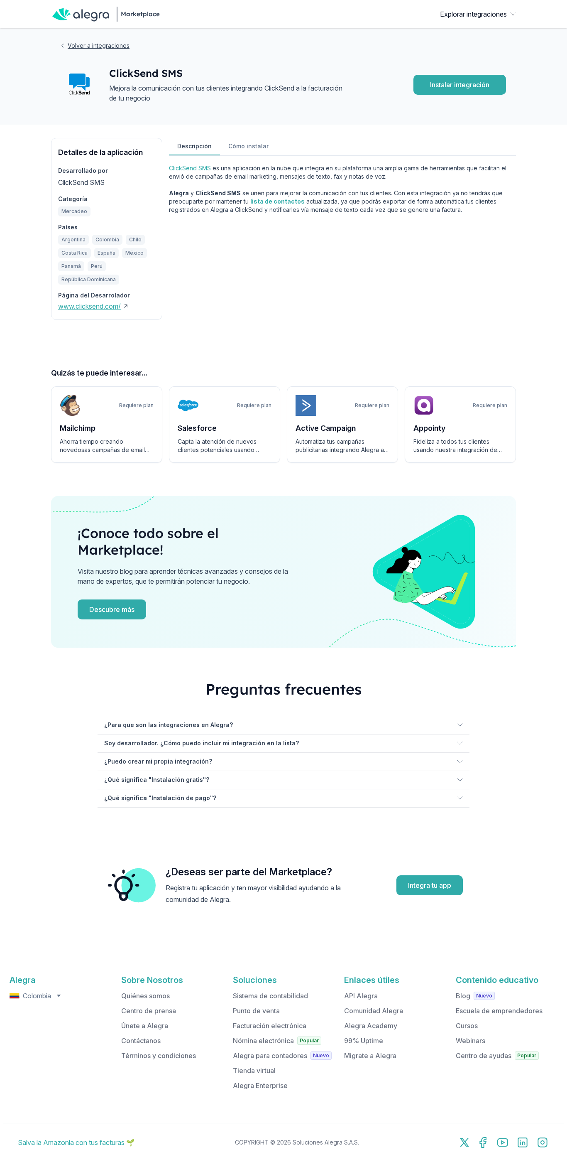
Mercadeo (74, 211)
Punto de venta (256, 1011)
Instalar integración (459, 85)
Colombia (107, 239)
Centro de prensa (148, 1011)
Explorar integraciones (473, 14)
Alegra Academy (370, 1026)
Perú (97, 266)
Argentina (73, 239)
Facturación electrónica (269, 1026)
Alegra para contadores (270, 1055)
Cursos (467, 1026)
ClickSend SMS (190, 168)
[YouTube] (502, 1142)
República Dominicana (88, 279)
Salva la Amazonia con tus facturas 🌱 (76, 1142)
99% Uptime (363, 1041)
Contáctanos (141, 1041)
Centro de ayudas (483, 1055)
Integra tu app (429, 885)
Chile (135, 239)
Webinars (470, 1041)
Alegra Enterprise (260, 1085)
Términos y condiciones (158, 1055)
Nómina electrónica (263, 1041)
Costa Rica (74, 253)
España (106, 253)
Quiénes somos (145, 996)
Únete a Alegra (144, 1026)
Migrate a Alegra (370, 1055)
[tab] (194, 146)
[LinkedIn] (522, 1142)
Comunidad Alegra (373, 1011)
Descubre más (111, 609)
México (134, 253)
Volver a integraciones (99, 45)
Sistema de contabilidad (270, 996)
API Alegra (361, 996)
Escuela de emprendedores (499, 1011)
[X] (464, 1142)
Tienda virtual (254, 1070)
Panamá (71, 266)
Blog (463, 996)
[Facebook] (482, 1142)
